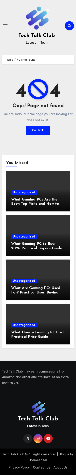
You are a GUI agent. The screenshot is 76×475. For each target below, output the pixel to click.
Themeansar (37, 460)
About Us (60, 467)
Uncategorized (24, 192)
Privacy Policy (19, 467)
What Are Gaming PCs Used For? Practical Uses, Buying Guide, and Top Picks (35, 292)
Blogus (64, 454)
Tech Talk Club (36, 35)
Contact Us (41, 467)
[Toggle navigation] (5, 25)
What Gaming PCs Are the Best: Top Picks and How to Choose (35, 204)
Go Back (38, 130)
